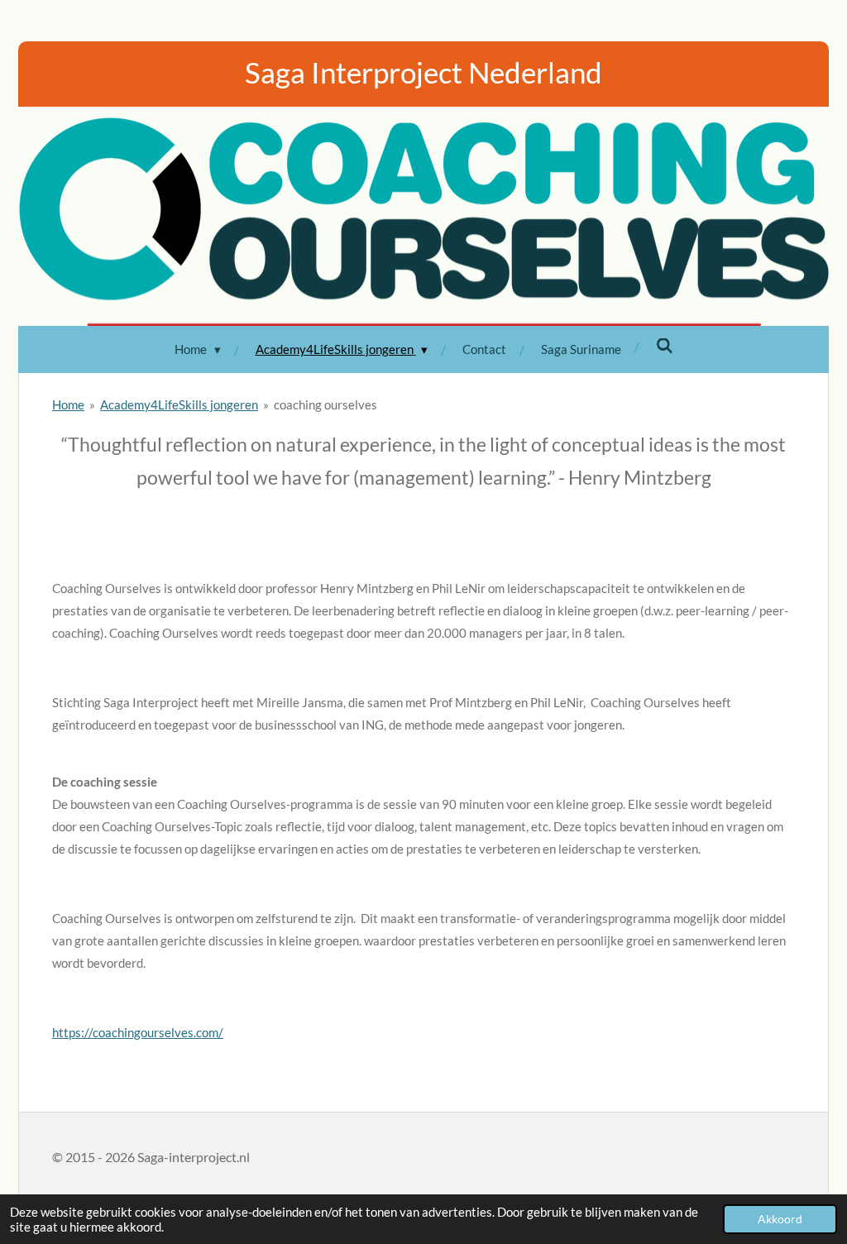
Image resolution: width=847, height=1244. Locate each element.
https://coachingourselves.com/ (137, 1032)
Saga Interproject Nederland (423, 72)
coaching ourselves (325, 404)
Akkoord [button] (780, 1219)
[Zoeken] (664, 345)
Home (68, 404)
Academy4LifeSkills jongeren (179, 404)
